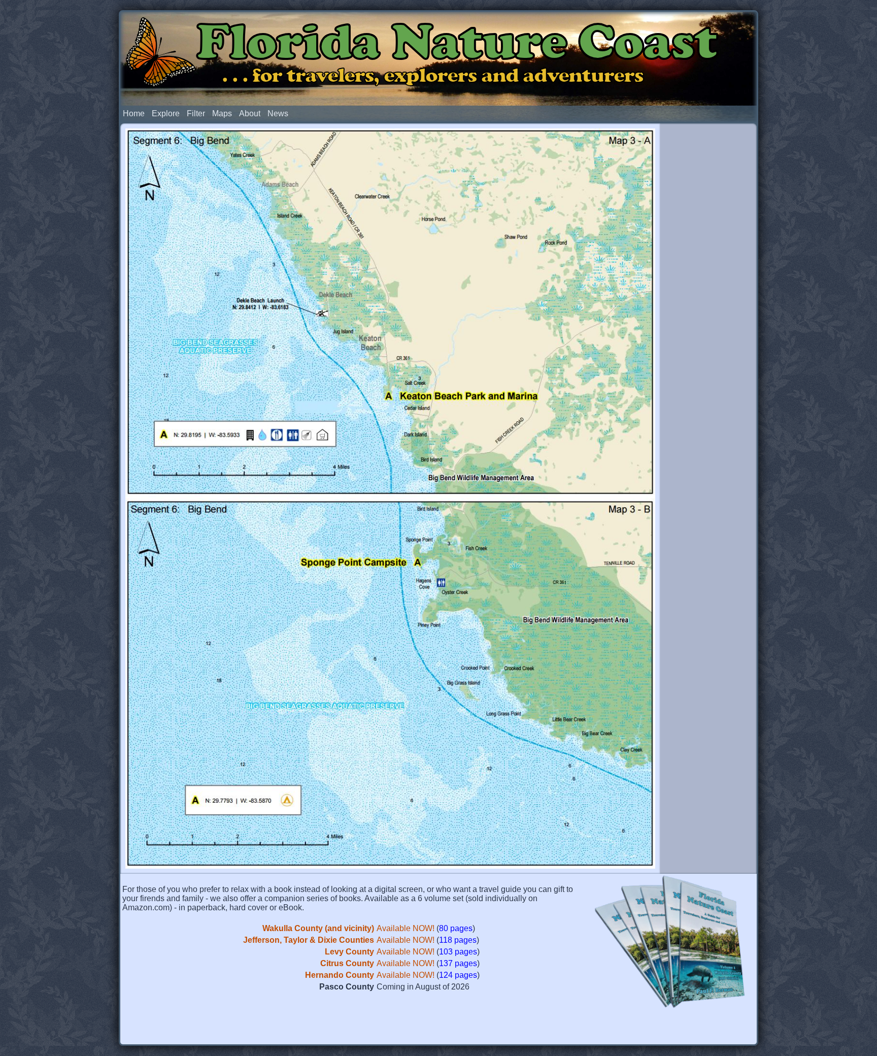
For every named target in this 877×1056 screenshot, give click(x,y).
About (249, 113)
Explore (166, 113)
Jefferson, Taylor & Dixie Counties (308, 940)
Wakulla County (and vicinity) (318, 928)
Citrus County (347, 963)
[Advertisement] (708, 283)
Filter (196, 113)
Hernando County (339, 975)
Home (134, 113)
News (277, 113)
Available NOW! (405, 928)
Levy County (349, 951)
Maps (222, 113)
